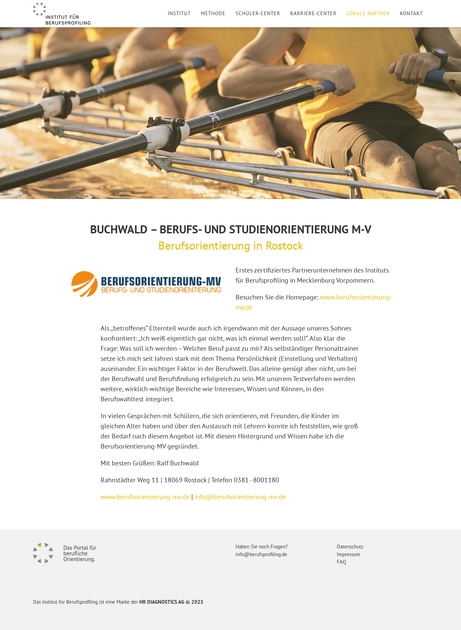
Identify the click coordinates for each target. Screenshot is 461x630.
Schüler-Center (258, 13)
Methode (213, 13)
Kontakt (411, 13)
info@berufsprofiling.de (261, 554)
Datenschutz (350, 546)
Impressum (348, 554)
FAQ (341, 562)
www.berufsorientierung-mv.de (145, 496)
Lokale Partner (368, 13)
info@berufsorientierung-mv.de (240, 496)
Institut (179, 13)
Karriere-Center (313, 13)
